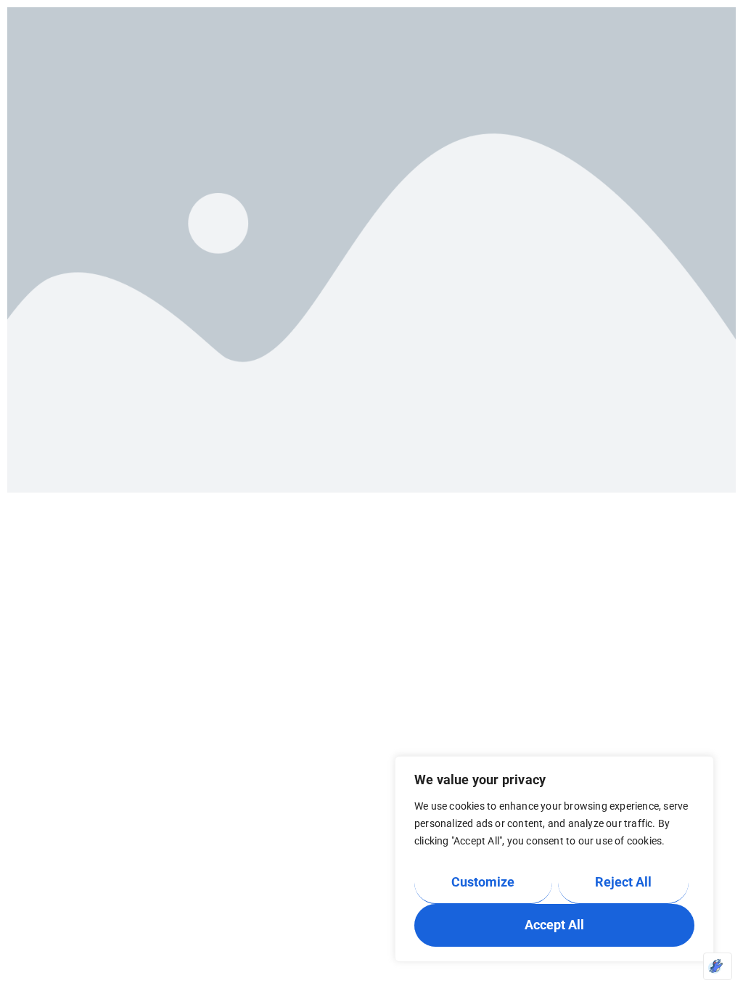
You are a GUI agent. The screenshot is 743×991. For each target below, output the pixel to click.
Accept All (554, 924)
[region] (554, 859)
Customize (482, 881)
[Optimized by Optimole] (717, 966)
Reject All (623, 881)
